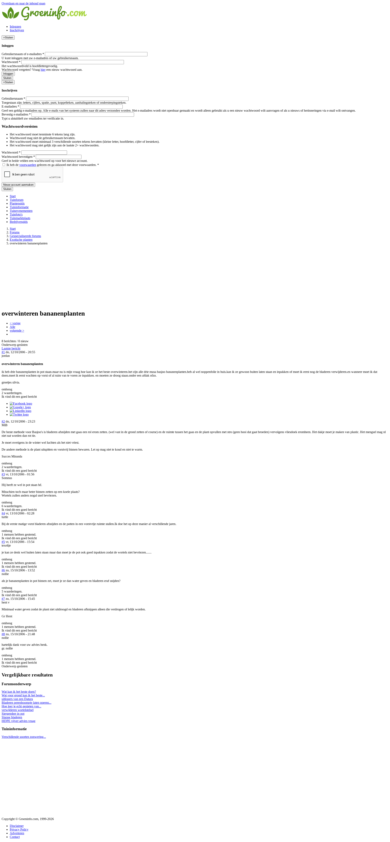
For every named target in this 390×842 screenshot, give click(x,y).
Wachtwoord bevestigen (18, 156)
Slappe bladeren (12, 717)
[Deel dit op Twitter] (19, 414)
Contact (15, 837)
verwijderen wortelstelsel (18, 710)
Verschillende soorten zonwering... (24, 737)
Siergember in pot (13, 713)
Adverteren (17, 833)
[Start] (45, 19)
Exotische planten (21, 239)
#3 (3, 474)
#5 (3, 542)
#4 (3, 513)
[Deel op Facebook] (21, 403)
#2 (3, 421)
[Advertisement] (195, 276)
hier (43, 69)
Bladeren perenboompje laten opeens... (26, 702)
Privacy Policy (19, 829)
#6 (3, 570)
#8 (3, 634)
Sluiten (7, 78)
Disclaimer (17, 826)
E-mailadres (10, 106)
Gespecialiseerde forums (25, 236)
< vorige (15, 323)
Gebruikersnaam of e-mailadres (23, 54)
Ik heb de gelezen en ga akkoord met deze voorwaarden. (52, 165)
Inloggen (15, 26)
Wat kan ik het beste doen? (19, 691)
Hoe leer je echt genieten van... (21, 706)
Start (13, 196)
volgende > (17, 330)
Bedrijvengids (19, 221)
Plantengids (17, 203)
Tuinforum (16, 200)
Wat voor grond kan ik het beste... (23, 695)
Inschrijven (17, 30)
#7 (3, 598)
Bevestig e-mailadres (16, 114)
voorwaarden (27, 165)
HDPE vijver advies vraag (18, 721)
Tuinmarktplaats (20, 218)
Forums (15, 232)
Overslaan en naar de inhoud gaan (23, 3)
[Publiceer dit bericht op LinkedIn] (20, 411)
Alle (12, 327)
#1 (3, 352)
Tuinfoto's (16, 214)
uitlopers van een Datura (17, 699)
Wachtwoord (11, 62)
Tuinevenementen (21, 210)
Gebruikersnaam (13, 98)
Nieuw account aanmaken (18, 184)
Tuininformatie (19, 207)
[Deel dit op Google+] (20, 407)
